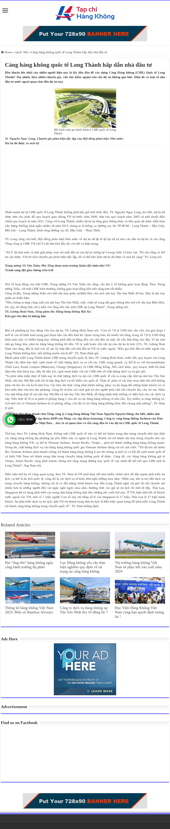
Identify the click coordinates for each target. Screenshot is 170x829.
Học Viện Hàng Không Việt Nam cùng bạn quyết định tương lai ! (139, 612)
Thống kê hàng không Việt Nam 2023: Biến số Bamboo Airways (29, 610)
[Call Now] (10, 419)
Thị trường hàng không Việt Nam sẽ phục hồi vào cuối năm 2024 (138, 567)
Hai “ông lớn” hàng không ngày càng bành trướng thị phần (29, 565)
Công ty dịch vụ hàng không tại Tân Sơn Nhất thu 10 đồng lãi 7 (84, 610)
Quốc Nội (21, 52)
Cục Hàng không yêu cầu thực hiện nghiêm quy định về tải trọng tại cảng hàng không (83, 567)
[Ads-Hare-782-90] (85, 33)
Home (8, 52)
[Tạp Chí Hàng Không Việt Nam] (85, 12)
